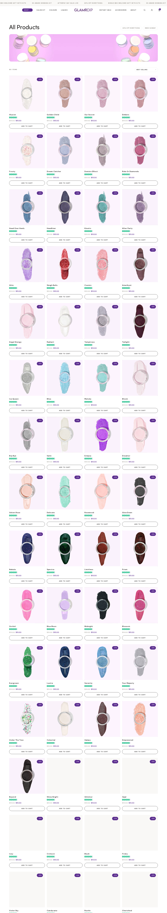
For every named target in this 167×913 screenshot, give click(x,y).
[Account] (152, 10)
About (133, 10)
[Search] (144, 10)
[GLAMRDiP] (83, 10)
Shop (26, 10)
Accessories (121, 10)
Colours (53, 10)
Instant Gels (105, 10)
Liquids (64, 10)
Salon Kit (41, 10)
